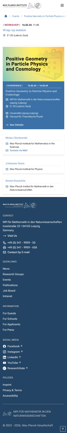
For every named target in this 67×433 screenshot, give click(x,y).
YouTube (13, 362)
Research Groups (13, 274)
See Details (16, 124)
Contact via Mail (18, 150)
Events (7, 279)
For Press (8, 329)
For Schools (10, 318)
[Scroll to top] (63, 429)
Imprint (7, 384)
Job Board (9, 290)
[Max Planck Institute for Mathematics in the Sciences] (6, 16)
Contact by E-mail (19, 252)
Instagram (14, 351)
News (6, 268)
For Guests (9, 313)
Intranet (7, 296)
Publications (10, 285)
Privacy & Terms (12, 390)
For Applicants (11, 324)
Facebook (14, 346)
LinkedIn (13, 357)
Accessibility (10, 395)
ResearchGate (17, 368)
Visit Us (12, 235)
